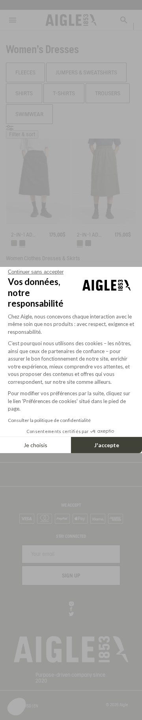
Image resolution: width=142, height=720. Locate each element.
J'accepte (106, 445)
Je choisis (35, 445)
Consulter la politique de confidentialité (49, 420)
